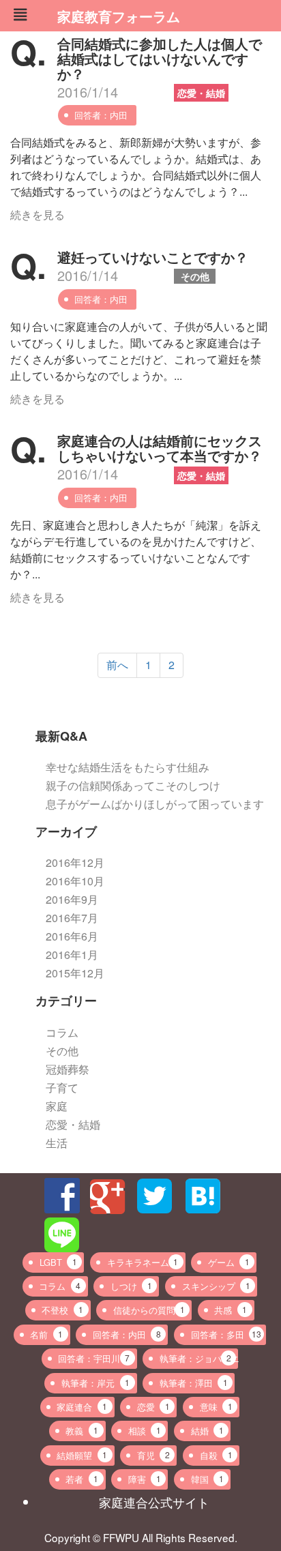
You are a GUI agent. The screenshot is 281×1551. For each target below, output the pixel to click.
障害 (144, 1479)
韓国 (207, 1479)
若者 (81, 1479)
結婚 (207, 1430)
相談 (144, 1430)
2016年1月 (72, 954)
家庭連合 (82, 1406)
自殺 (216, 1455)
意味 (216, 1406)
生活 (57, 1143)
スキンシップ (216, 1286)
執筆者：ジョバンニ (199, 1358)
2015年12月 (75, 973)
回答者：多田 (226, 1334)
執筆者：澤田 (194, 1382)
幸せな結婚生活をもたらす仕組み (127, 767)
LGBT (58, 1262)
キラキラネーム (143, 1262)
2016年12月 (75, 862)
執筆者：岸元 (95, 1382)
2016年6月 (72, 936)
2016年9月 (72, 899)
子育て (62, 1087)
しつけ (131, 1286)
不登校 (62, 1309)
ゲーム (229, 1262)
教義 (81, 1430)
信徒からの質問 (149, 1309)
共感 (230, 1309)
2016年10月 (75, 881)
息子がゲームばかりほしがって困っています (155, 804)
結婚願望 (82, 1455)
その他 (195, 276)
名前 (46, 1334)
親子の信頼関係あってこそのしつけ (133, 785)
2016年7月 (72, 918)
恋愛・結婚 (201, 93)
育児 (153, 1455)
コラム (62, 1032)
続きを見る (37, 214)
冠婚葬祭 (67, 1069)
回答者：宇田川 (94, 1358)
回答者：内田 (101, 114)
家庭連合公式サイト (154, 1502)
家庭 (57, 1106)
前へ (117, 665)
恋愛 (153, 1406)
